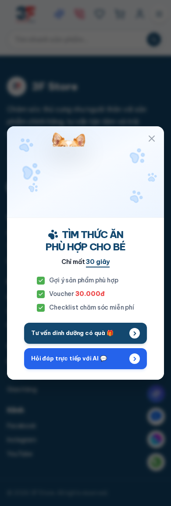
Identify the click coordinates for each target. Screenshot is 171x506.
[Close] (151, 138)
